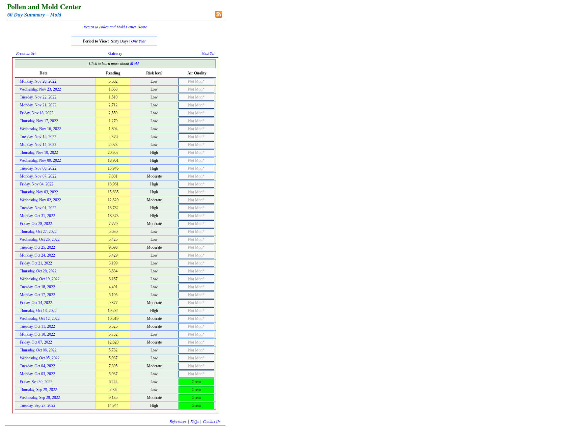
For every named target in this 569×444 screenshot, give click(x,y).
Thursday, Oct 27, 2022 (38, 231)
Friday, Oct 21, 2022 (36, 263)
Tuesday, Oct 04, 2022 (37, 366)
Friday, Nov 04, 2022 (36, 184)
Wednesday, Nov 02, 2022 (40, 200)
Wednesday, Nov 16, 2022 (40, 128)
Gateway (115, 53)
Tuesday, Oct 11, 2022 (37, 326)
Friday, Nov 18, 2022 (36, 113)
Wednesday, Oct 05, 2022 (40, 358)
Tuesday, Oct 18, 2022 (37, 287)
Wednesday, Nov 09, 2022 (40, 160)
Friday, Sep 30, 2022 (36, 381)
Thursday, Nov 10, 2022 (39, 152)
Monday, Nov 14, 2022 (38, 144)
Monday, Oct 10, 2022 (37, 334)
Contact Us (212, 421)
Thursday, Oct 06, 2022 (38, 350)
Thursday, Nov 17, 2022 (39, 121)
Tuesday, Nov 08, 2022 (38, 168)
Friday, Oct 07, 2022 (36, 342)
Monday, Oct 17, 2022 (37, 294)
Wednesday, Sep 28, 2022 (40, 397)
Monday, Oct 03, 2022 (37, 374)
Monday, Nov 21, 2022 (38, 105)
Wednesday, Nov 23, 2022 (40, 89)
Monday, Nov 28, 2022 (38, 81)
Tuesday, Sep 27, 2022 (37, 405)
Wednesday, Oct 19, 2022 (40, 279)
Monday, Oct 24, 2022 (37, 255)
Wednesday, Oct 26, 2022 (40, 239)
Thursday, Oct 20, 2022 (38, 271)
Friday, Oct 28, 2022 (36, 223)
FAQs (194, 421)
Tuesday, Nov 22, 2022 (38, 97)
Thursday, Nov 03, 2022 (39, 192)
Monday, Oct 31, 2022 (37, 215)
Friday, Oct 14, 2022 (36, 302)
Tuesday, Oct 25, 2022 (37, 247)
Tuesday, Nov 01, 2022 (38, 208)
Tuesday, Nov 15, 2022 (38, 136)
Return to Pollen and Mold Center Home (115, 26)
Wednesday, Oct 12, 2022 (40, 318)
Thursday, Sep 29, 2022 (38, 389)
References (178, 421)
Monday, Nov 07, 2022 (38, 176)
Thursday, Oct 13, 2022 (38, 310)
